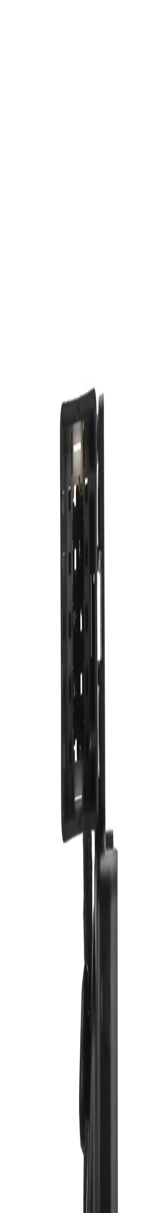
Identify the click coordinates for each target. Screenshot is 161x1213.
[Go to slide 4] (8, 518)
